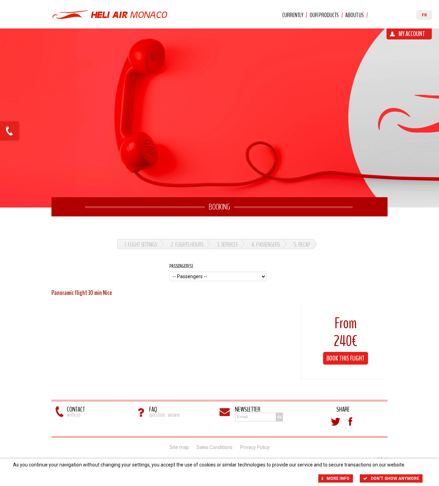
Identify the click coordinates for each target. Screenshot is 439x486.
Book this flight (346, 358)
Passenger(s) (181, 266)
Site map (179, 447)
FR (424, 15)
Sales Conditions (215, 447)
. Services (227, 244)
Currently (292, 15)
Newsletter (247, 409)
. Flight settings (140, 244)
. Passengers (265, 244)
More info (338, 478)
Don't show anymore (395, 478)
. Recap (302, 244)
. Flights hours (187, 244)
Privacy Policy (255, 447)
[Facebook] (350, 421)
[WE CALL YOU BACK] (9, 130)
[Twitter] (335, 421)
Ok (279, 417)
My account (412, 33)
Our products (324, 15)
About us (354, 15)
